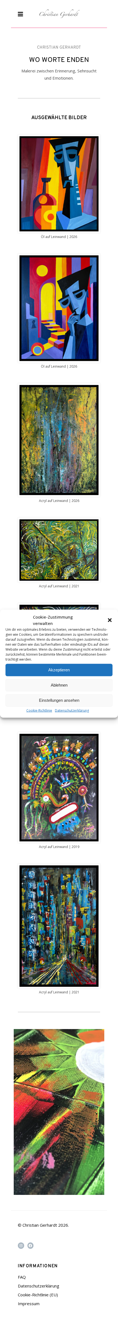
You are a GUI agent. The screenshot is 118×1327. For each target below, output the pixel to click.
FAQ (22, 1277)
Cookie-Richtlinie (39, 710)
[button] (110, 620)
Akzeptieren (59, 670)
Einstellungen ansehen (59, 700)
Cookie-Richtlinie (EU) (38, 1294)
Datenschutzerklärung (72, 710)
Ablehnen (59, 685)
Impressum (29, 1303)
